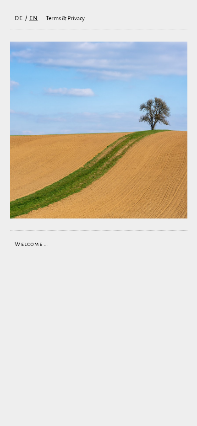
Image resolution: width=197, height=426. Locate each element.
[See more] (98, 130)
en (33, 18)
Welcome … (31, 244)
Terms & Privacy (65, 18)
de (19, 18)
